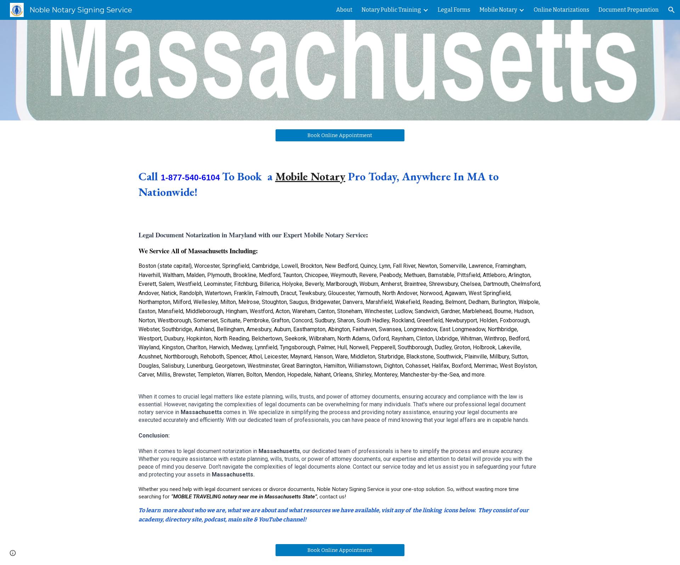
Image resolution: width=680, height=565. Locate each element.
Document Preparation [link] (629, 9)
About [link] (344, 9)
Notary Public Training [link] (391, 9)
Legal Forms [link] (454, 9)
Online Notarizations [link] (561, 9)
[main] (340, 184)
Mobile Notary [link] (498, 9)
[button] (671, 9)
